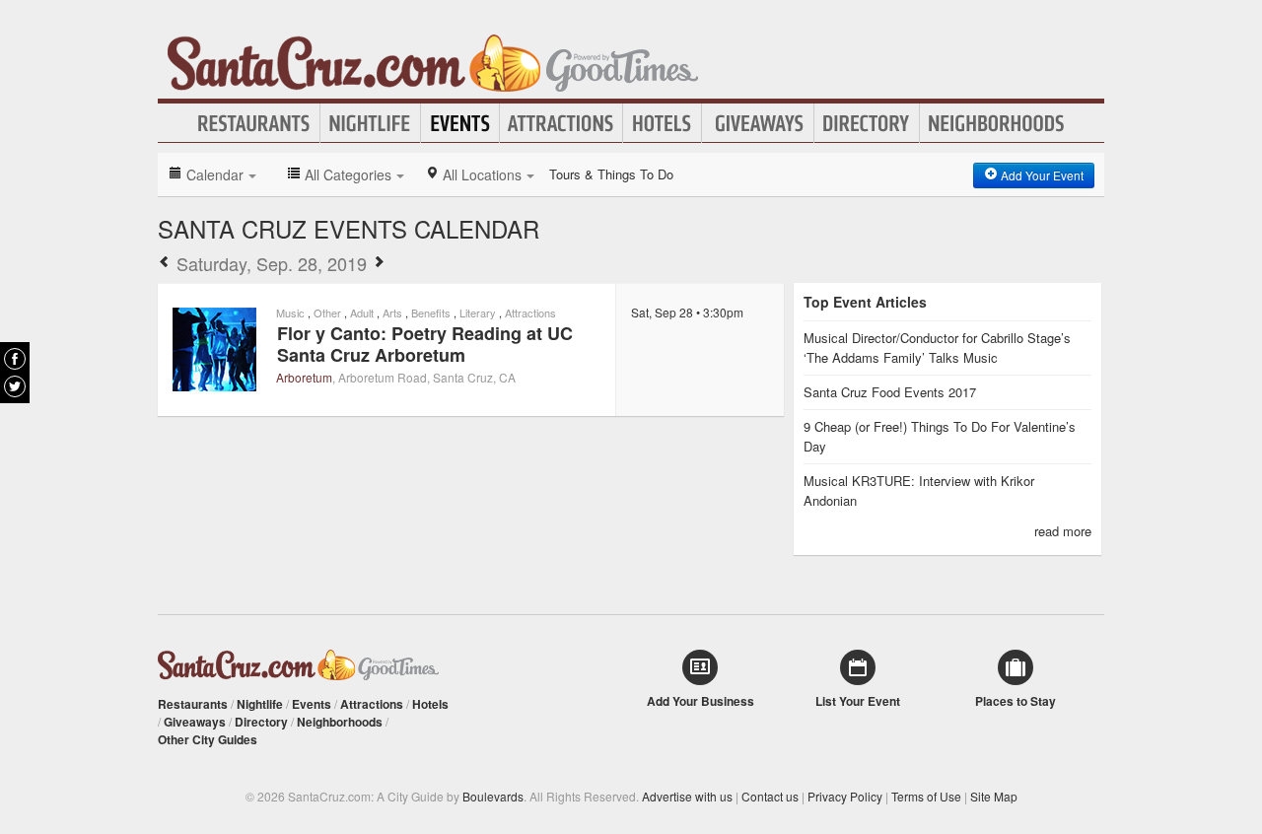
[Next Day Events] (379, 263)
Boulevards (493, 796)
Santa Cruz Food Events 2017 (890, 391)
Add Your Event (1041, 175)
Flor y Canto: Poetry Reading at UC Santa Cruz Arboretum (425, 344)
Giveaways (757, 123)
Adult (362, 312)
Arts (392, 312)
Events (460, 123)
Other (327, 312)
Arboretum (304, 377)
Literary (477, 312)
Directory (866, 123)
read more (1062, 530)
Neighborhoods (997, 123)
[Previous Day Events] (165, 263)
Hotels (662, 123)
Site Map (993, 796)
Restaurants (254, 123)
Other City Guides (207, 739)
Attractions (561, 123)
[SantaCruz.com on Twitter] (15, 386)
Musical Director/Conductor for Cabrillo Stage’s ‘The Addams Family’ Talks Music (937, 347)
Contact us (770, 796)
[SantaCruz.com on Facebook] (15, 359)
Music (290, 312)
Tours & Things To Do (611, 174)
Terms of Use (926, 796)
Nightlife (370, 123)
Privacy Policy (844, 796)
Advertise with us (687, 796)
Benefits (431, 312)
